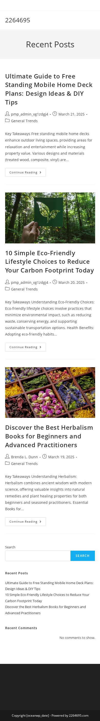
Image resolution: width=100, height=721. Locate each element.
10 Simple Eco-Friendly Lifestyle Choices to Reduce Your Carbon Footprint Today (49, 261)
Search (10, 547)
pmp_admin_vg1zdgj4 (29, 114)
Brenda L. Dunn (24, 456)
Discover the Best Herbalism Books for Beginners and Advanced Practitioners (49, 436)
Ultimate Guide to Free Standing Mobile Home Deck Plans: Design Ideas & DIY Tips (49, 89)
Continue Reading (27, 173)
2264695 (17, 20)
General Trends (24, 120)
